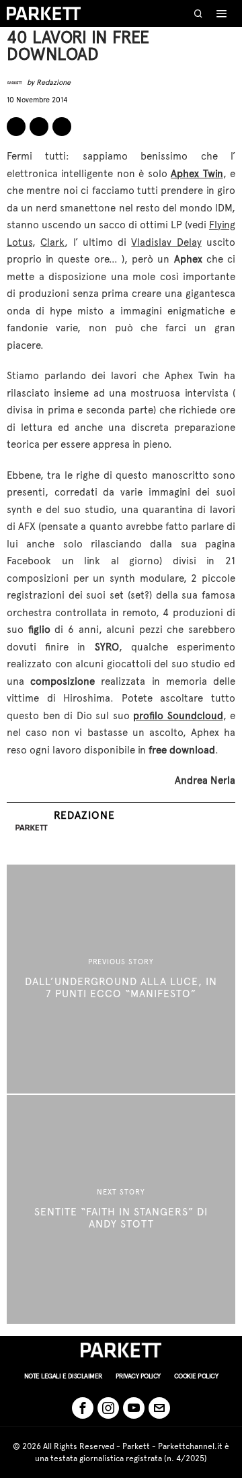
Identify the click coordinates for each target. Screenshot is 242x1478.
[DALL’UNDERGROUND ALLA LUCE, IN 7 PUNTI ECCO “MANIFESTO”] (121, 979)
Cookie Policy (196, 1376)
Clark (52, 242)
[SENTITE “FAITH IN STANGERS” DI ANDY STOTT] (121, 1209)
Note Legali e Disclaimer (63, 1376)
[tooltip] (16, 126)
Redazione (53, 82)
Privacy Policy (138, 1376)
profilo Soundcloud (178, 716)
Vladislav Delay (166, 242)
